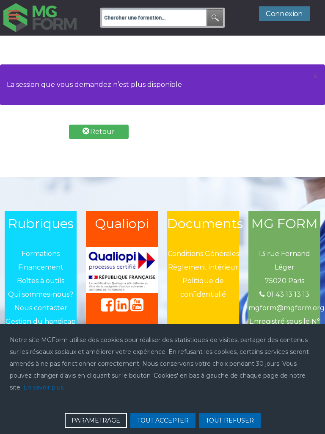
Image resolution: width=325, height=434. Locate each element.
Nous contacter (40, 308)
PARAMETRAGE (96, 420)
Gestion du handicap (41, 321)
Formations (41, 254)
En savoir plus (43, 387)
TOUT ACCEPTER (163, 420)
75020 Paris (284, 281)
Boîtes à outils (40, 281)
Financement (40, 267)
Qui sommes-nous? (40, 294)
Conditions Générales (203, 254)
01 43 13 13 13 (287, 294)
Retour (101, 132)
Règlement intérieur (203, 267)
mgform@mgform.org (286, 308)
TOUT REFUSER (230, 420)
